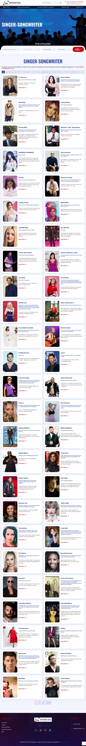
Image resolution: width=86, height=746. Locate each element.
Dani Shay (22, 102)
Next (49, 702)
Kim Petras (22, 553)
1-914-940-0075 (78, 67)
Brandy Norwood (66, 553)
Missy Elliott (65, 202)
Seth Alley (64, 478)
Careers (4, 725)
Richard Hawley (66, 653)
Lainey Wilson (65, 102)
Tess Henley (23, 528)
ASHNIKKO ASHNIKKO (26, 152)
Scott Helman (65, 678)
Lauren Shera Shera (25, 253)
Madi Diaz (22, 678)
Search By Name (6, 727)
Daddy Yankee (23, 478)
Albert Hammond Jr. (67, 303)
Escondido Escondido (26, 328)
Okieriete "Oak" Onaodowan (70, 127)
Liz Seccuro (23, 77)
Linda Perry (64, 453)
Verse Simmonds (66, 378)
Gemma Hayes (66, 328)
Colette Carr (23, 303)
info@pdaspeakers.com (78, 728)
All (3, 72)
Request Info (65, 7)
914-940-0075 (76, 724)
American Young (66, 177)
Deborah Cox (23, 503)
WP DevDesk (63, 742)
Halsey (63, 628)
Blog (3, 731)
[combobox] (31, 49)
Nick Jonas (22, 653)
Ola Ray (21, 177)
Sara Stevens (65, 403)
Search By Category (7, 729)
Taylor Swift (65, 503)
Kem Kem (22, 578)
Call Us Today (75, 2)
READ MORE (22, 87)
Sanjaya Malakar (24, 428)
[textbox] (31, 49)
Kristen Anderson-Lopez (69, 253)
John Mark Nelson (25, 603)
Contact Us (79, 7)
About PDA (6, 7)
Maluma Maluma (66, 428)
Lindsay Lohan (23, 202)
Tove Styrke (65, 278)
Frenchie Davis (24, 628)
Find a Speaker (77, 49)
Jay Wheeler (65, 228)
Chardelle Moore (66, 603)
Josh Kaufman (66, 152)
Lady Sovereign (24, 378)
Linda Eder (64, 528)
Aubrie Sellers (65, 77)
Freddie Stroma (24, 353)
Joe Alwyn (22, 278)
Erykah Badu (23, 127)
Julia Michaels (23, 228)
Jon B (63, 353)
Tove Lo (21, 403)
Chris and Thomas (67, 578)
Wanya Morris (23, 453)
